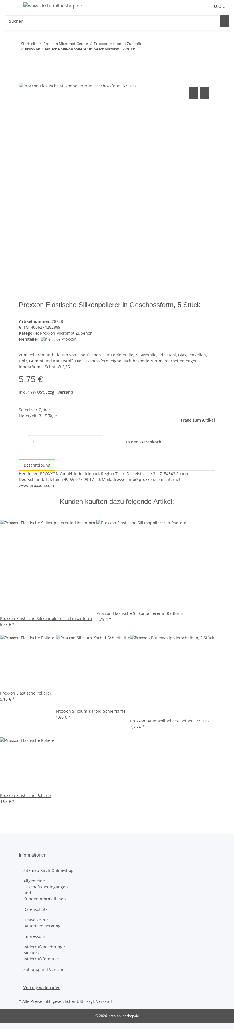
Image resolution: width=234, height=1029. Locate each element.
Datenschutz (35, 909)
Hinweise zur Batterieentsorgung (41, 923)
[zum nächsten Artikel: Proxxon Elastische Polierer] (23, 60)
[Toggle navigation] (12, 6)
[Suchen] (224, 21)
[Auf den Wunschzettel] (204, 93)
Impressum (34, 936)
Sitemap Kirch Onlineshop (48, 870)
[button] (192, 6)
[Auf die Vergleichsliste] (193, 93)
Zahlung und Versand (44, 969)
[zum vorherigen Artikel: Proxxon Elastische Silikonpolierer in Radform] (33, 60)
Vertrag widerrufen (41, 987)
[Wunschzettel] (202, 6)
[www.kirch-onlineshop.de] (52, 5)
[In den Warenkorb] (23, 79)
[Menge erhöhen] (107, 441)
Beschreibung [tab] (37, 465)
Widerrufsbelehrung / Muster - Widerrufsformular (44, 953)
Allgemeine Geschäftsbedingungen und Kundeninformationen (45, 889)
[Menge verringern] (23, 441)
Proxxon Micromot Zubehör (66, 333)
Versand (65, 392)
